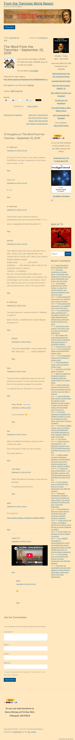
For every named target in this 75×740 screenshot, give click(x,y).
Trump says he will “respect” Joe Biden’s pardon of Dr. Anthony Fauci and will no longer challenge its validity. (61, 524)
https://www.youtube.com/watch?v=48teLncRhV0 (25, 518)
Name (6, 645)
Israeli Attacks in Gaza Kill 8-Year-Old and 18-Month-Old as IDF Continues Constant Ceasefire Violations (60, 513)
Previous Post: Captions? (13, 115)
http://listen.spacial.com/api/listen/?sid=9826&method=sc (25, 79)
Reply (8, 170)
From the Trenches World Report (28, 3)
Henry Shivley (32, 106)
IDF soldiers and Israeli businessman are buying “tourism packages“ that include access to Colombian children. (60, 339)
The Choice (62, 439)
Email (6, 654)
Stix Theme (32, 732)
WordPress (17, 732)
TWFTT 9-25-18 (16, 91)
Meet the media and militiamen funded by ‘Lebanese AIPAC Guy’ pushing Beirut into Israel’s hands (60, 378)
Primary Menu (9, 27)
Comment (8, 632)
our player (34, 71)
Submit (68, 254)
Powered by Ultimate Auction (66, 739)
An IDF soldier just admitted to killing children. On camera (61, 534)
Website (7, 663)
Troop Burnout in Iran (63, 346)
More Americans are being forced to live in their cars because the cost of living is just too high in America (61, 389)
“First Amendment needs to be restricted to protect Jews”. (61, 351)
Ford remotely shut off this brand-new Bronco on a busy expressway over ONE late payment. (60, 486)
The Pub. (30, 85)
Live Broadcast (42, 38)
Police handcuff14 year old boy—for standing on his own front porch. (60, 299)
